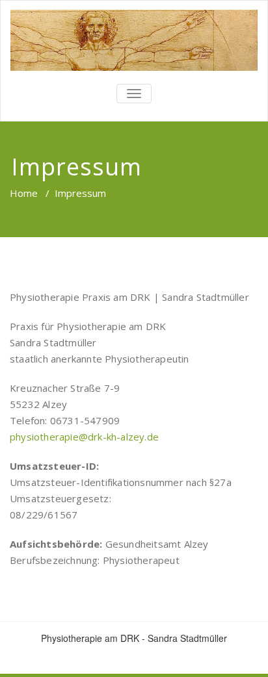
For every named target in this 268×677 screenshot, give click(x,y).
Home (24, 192)
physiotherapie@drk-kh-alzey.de (84, 436)
